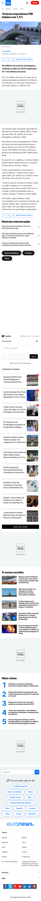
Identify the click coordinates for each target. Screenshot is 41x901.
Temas (4, 832)
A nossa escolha (13, 572)
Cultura (24, 852)
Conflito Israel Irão (20, 786)
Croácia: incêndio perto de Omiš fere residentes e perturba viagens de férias (16, 244)
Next (3, 847)
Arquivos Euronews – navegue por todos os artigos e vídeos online (30, 863)
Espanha (19, 808)
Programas (26, 857)
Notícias (8, 9)
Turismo (28, 253)
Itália (21, 9)
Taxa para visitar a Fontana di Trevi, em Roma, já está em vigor (16, 227)
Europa (4, 837)
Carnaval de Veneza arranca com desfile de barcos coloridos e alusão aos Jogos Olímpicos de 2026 (18, 236)
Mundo (15, 9)
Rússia (30, 792)
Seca (7, 808)
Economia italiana (12, 253)
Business (5, 842)
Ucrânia (32, 808)
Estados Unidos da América (20, 803)
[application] (20, 33)
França (19, 814)
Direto (35, 3)
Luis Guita (7, 51)
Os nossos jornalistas (9, 861)
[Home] (2, 9)
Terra (24, 842)
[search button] (37, 772)
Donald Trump (15, 797)
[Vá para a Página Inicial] (8, 2)
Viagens (5, 852)
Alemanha (32, 814)
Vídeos (4, 857)
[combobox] (20, 772)
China (7, 258)
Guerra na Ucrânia (15, 792)
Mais (3, 878)
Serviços (5, 872)
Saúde (24, 847)
